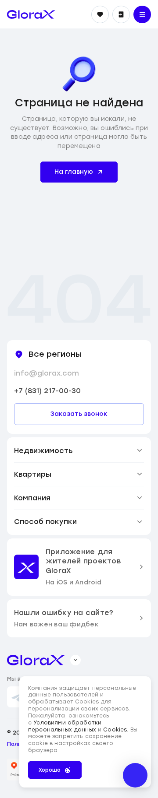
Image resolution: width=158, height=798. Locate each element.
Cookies (115, 730)
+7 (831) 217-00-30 (47, 391)
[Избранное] (100, 14)
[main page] (31, 14)
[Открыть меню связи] (135, 775)
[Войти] (121, 14)
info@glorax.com (46, 373)
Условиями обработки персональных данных (64, 726)
